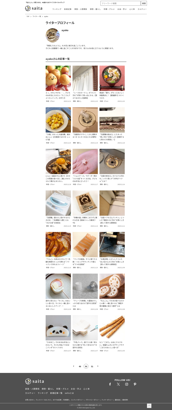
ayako (46, 16)
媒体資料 (125, 400)
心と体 (132, 9)
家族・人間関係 (80, 9)
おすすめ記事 (57, 400)
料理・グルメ (109, 9)
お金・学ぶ (122, 9)
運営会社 (117, 400)
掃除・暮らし (95, 9)
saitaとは (69, 393)
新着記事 (67, 9)
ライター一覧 (37, 16)
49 (80, 366)
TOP (28, 16)
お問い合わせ (29, 400)
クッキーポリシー (107, 400)
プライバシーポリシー (93, 400)
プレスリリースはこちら (43, 400)
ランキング (56, 9)
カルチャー (142, 9)
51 (92, 366)
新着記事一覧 (56, 393)
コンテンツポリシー (77, 400)
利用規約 (66, 400)
